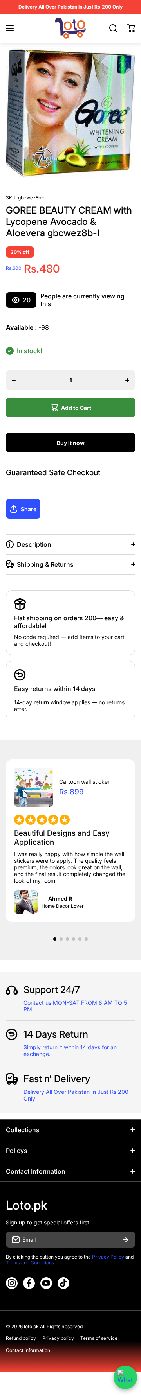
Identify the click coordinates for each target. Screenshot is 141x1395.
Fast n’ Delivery (57, 1078)
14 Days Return (56, 1034)
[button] (131, 28)
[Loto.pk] (70, 28)
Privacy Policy (108, 1257)
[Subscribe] (125, 1240)
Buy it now (71, 443)
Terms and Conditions (30, 1263)
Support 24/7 (52, 989)
